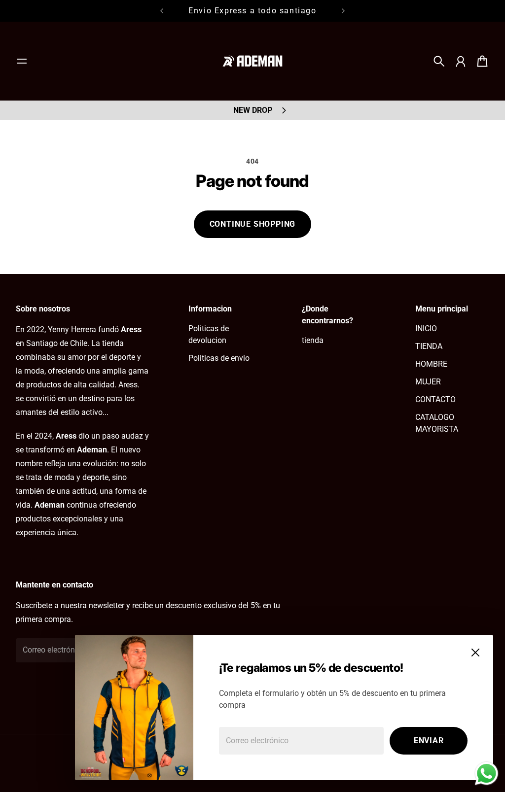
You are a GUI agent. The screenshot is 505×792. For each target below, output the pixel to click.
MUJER (428, 381)
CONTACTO (435, 399)
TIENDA (428, 346)
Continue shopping (253, 224)
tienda (313, 340)
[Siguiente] (343, 11)
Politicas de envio (219, 358)
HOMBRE (431, 364)
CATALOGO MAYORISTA (436, 423)
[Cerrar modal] (475, 652)
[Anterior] (161, 11)
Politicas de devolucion (208, 334)
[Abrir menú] (22, 61)
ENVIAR (429, 740)
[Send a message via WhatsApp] (486, 773)
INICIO (426, 328)
